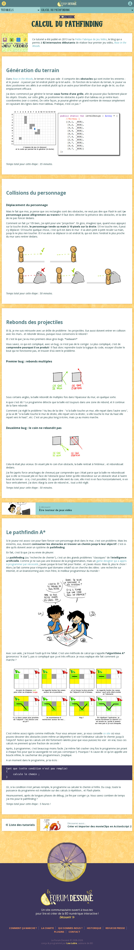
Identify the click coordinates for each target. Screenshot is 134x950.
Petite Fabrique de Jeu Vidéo (91, 39)
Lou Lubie (71, 943)
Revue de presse (115, 928)
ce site (106, 733)
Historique (94, 928)
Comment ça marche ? (23, 928)
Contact (74, 931)
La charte (47, 928)
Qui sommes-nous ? (70, 928)
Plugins (59, 931)
